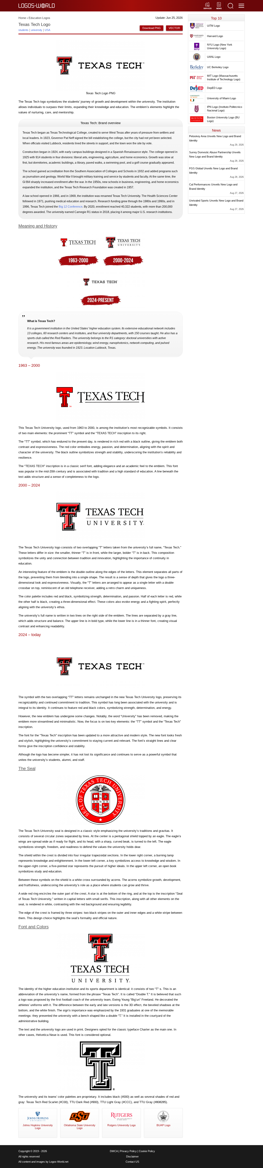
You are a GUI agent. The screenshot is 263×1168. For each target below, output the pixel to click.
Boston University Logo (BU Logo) (223, 119)
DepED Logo (214, 87)
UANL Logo (213, 56)
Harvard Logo (215, 36)
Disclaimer (132, 1156)
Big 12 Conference (70, 206)
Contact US (132, 1161)
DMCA (114, 1151)
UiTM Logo (213, 25)
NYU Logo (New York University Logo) (219, 46)
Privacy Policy (128, 1151)
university (36, 29)
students (23, 29)
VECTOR (174, 28)
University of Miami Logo (221, 98)
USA (47, 29)
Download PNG (151, 28)
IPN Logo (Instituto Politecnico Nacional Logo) (224, 108)
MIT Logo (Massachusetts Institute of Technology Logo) (223, 77)
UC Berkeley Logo (217, 67)
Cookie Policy (147, 1151)
